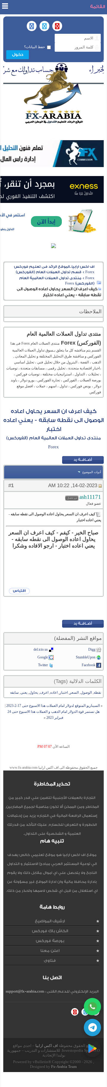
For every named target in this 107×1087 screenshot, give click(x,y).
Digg (91, 649)
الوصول (86, 692)
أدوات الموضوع (91, 472)
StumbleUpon (85, 657)
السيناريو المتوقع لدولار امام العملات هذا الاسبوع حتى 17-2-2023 (53, 706)
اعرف (44, 692)
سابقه (14, 692)
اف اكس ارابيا (46, 1045)
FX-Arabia (53, 97)
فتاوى (50, 960)
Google (42, 657)
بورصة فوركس (50, 940)
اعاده (54, 692)
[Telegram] (92, 1027)
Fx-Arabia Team (64, 1066)
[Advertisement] (52, 607)
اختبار (63, 692)
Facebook (88, 665)
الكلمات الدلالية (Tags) (78, 681)
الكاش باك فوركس (50, 931)
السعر (74, 692)
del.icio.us (41, 649)
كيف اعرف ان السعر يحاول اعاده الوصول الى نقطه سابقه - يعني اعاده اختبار (53, 420)
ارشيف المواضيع (50, 921)
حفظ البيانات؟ (34, 47)
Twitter (43, 665)
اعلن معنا (49, 950)
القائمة (97, 6)
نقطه (97, 692)
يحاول (33, 692)
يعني (24, 692)
